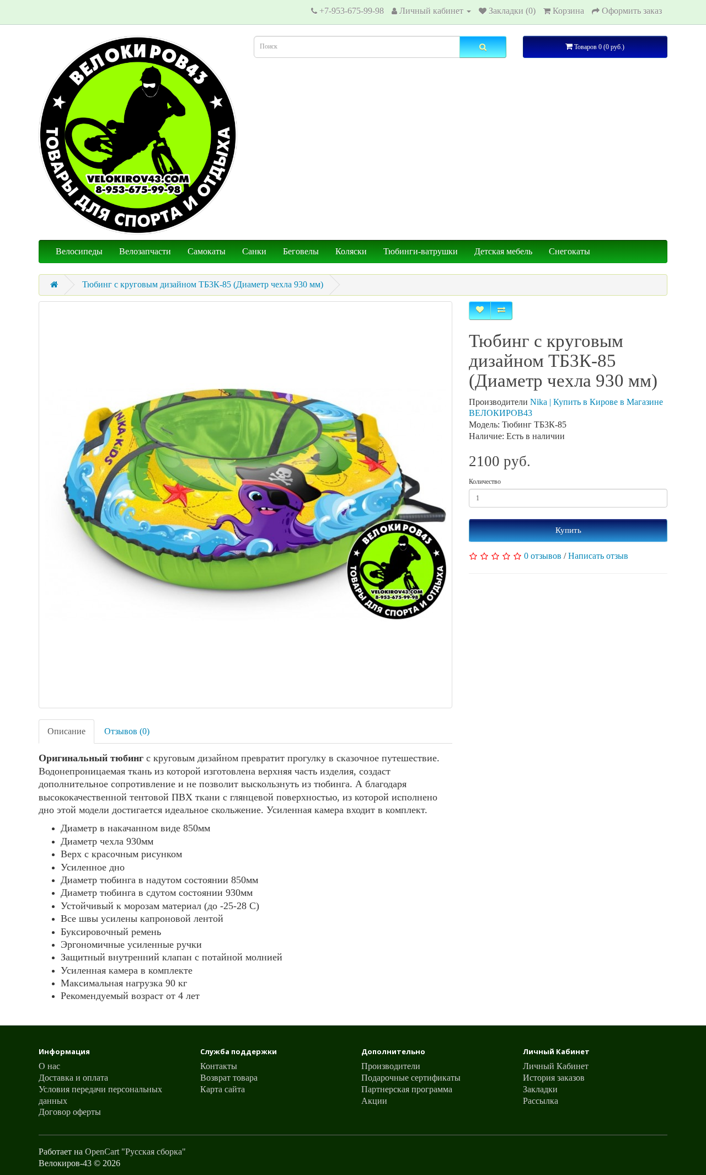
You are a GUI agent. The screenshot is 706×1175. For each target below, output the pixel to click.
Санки (254, 251)
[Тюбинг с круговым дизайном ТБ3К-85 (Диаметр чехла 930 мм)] (245, 504)
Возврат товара (229, 1077)
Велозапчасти (145, 251)
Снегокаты (569, 251)
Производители (390, 1066)
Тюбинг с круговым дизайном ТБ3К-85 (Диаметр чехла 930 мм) (202, 284)
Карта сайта (222, 1089)
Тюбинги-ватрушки (420, 251)
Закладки (540, 1089)
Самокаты (207, 251)
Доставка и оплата (73, 1077)
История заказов (554, 1077)
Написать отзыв (598, 555)
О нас (49, 1066)
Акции (374, 1100)
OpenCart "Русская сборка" (135, 1151)
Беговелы (301, 251)
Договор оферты (70, 1112)
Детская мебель (503, 251)
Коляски (351, 251)
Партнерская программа (406, 1089)
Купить (568, 530)
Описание (66, 731)
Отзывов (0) (126, 731)
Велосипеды (79, 251)
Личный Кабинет (556, 1066)
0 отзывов (542, 555)
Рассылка (540, 1100)
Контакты (218, 1066)
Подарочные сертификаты (411, 1077)
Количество (485, 481)
